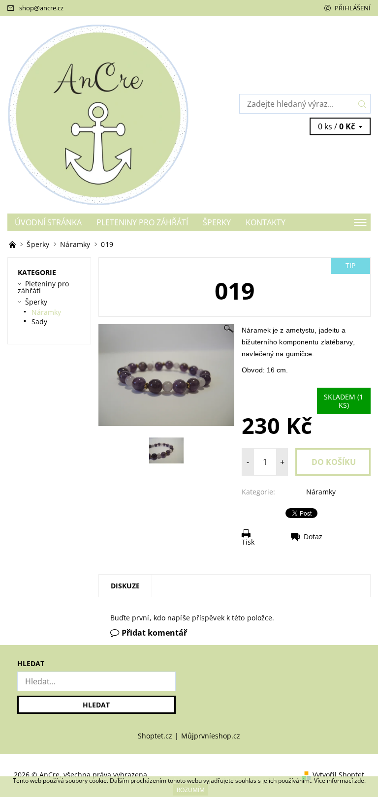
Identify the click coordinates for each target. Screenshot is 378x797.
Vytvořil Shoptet (338, 774)
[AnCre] (98, 114)
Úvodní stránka (48, 222)
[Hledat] (362, 104)
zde (359, 780)
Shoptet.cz (155, 736)
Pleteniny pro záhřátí (142, 222)
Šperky (217, 222)
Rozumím (191, 790)
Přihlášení (353, 7)
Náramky (321, 491)
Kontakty (265, 222)
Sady (39, 321)
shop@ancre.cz (41, 7)
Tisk (248, 541)
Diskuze (125, 585)
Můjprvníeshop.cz (210, 736)
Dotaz (313, 536)
